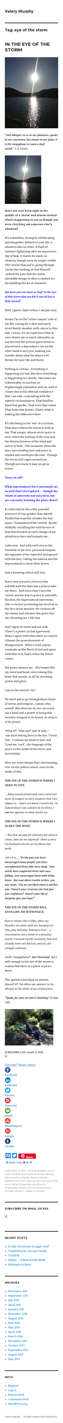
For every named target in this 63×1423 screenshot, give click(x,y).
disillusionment (12, 1181)
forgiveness (25, 1184)
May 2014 (14, 1327)
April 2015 (14, 1304)
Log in (12, 1390)
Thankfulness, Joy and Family (27, 1251)
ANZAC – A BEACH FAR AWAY (26, 1260)
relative (22, 1187)
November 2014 (18, 1313)
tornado (9, 1191)
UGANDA (13, 1255)
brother (33, 1170)
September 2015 (18, 1295)
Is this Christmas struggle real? (28, 1246)
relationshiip (11, 1187)
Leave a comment (35, 1191)
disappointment (38, 1177)
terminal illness (43, 1187)
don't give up (28, 1181)
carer (7, 1174)
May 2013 (14, 1359)
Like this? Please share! (20, 1064)
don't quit (41, 1181)
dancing (49, 1174)
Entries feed (16, 1394)
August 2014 (15, 1318)
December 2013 (17, 1341)
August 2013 (15, 1354)
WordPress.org (17, 1403)
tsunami (18, 1191)
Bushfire (42, 1170)
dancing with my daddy (17, 1177)
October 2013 (16, 1345)
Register (13, 1385)
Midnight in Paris (19, 1264)
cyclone (32, 1174)
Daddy (40, 1174)
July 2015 (13, 1300)
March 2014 (15, 1336)
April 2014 (14, 1331)
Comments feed (18, 1399)
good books (38, 1184)
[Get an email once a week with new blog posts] (31, 1055)
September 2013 (18, 1350)
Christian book (19, 1174)
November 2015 (17, 1291)
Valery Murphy (19, 11)
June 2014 (14, 1322)
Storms (31, 1187)
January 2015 (16, 1309)
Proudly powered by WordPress (40, 1416)
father (15, 1184)
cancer (51, 1170)
